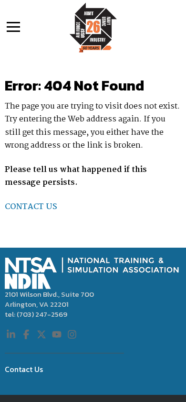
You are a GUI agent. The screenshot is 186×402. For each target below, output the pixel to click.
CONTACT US (31, 207)
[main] (93, 150)
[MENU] (13, 26)
